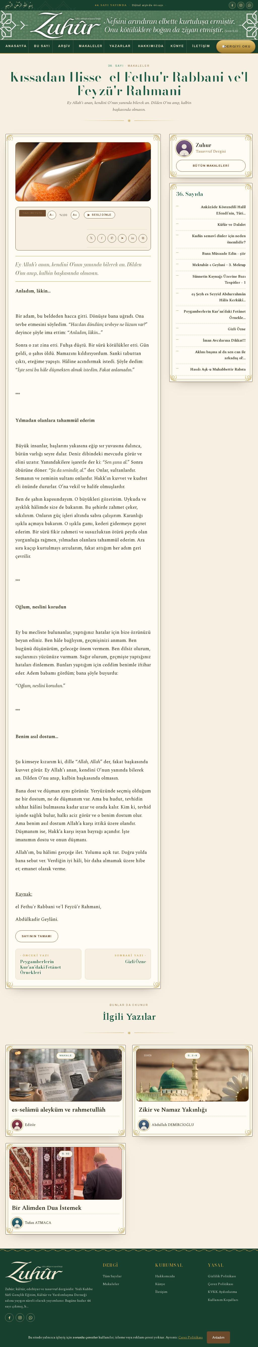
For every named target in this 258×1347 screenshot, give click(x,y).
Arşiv (64, 46)
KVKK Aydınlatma (222, 1291)
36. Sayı (116, 65)
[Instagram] (240, 5)
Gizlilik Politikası (222, 1276)
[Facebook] (232, 5)
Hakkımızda (151, 46)
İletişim (201, 46)
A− (52, 214)
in (132, 238)
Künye (177, 46)
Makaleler (91, 46)
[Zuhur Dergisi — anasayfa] (129, 25)
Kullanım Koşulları (223, 1299)
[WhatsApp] (249, 5)
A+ (75, 214)
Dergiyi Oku (236, 46)
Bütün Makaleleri (211, 165)
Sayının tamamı (37, 936)
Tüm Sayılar (112, 1276)
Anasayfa (16, 46)
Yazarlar (120, 46)
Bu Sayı (42, 46)
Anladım (218, 1337)
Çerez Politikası (220, 1284)
